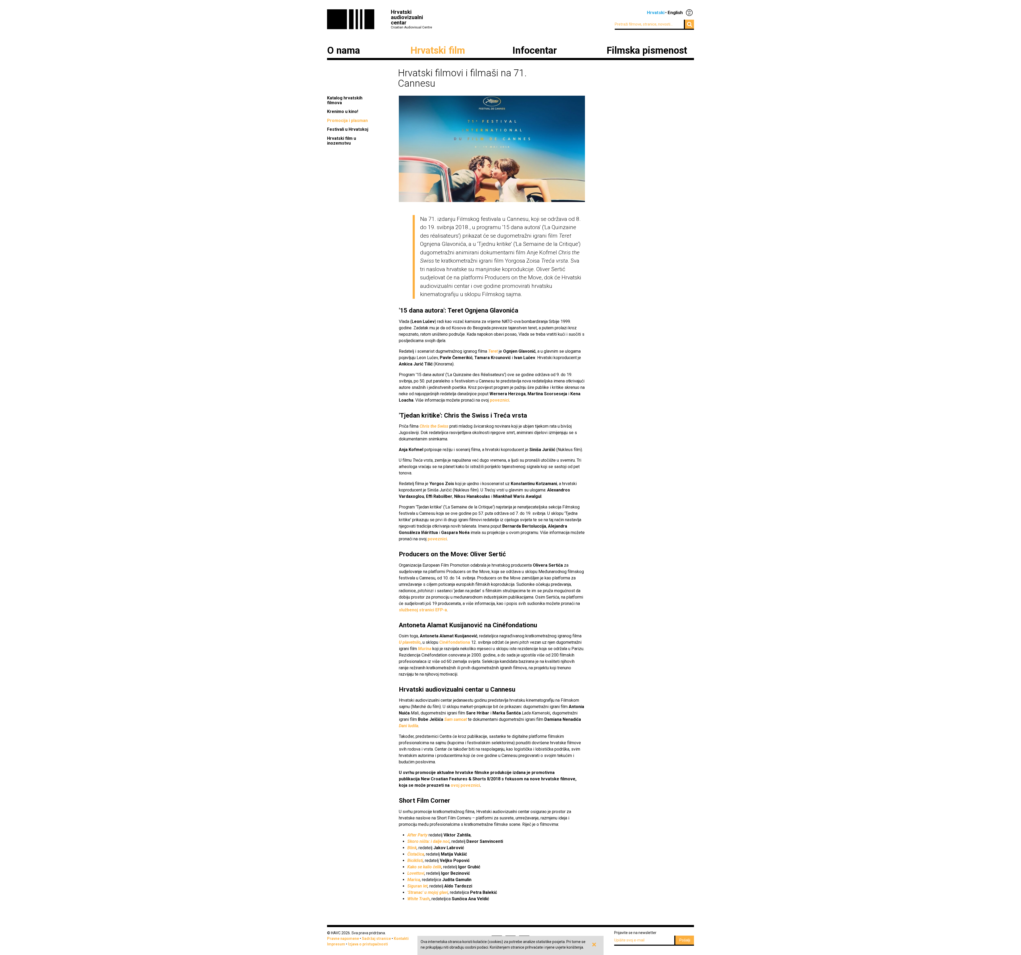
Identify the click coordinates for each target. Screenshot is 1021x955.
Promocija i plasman (347, 120)
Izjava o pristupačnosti (368, 944)
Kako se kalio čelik (424, 866)
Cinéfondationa (454, 642)
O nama (343, 50)
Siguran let (417, 886)
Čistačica (415, 854)
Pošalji (684, 940)
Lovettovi (415, 873)
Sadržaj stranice (376, 938)
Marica (413, 879)
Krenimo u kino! (343, 111)
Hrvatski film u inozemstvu (341, 141)
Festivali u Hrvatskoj (347, 129)
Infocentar (534, 50)
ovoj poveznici (465, 785)
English (675, 12)
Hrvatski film (438, 50)
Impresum (336, 944)
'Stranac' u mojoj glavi (427, 892)
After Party (417, 835)
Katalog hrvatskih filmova (344, 100)
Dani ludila (408, 725)
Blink (412, 847)
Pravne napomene (343, 938)
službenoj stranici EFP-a (423, 609)
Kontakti (401, 938)
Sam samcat (455, 719)
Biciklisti (415, 860)
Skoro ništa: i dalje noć (428, 841)
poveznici (499, 400)
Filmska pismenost (647, 50)
